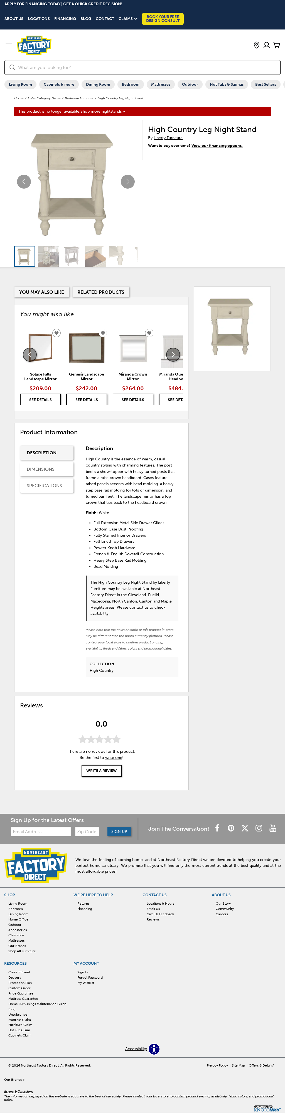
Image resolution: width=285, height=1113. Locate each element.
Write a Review (101, 770)
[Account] (267, 45)
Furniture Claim (20, 1025)
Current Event (19, 972)
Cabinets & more (59, 84)
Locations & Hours (160, 903)
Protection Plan (20, 983)
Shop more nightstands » (102, 111)
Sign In (82, 972)
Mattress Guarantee (23, 999)
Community (225, 909)
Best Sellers (265, 84)
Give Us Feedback (160, 914)
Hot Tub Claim (19, 1030)
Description (41, 452)
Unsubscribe (18, 1014)
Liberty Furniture (168, 138)
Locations (39, 19)
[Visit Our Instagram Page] (259, 828)
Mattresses (160, 84)
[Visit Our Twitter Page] (245, 828)
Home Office (18, 919)
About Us (13, 19)
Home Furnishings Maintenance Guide (37, 1004)
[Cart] (277, 45)
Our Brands (17, 946)
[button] (8, 46)
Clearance (16, 935)
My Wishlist (85, 983)
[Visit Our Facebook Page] (218, 828)
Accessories (17, 930)
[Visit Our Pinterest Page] (232, 828)
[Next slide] (173, 355)
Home (19, 98)
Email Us (153, 909)
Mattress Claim (19, 1019)
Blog (85, 19)
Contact (105, 19)
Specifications (44, 485)
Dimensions (41, 469)
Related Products (100, 292)
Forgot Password (90, 977)
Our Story (223, 903)
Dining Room (98, 84)
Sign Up (119, 831)
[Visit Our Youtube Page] (272, 828)
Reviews (153, 919)
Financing (65, 19)
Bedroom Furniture (79, 98)
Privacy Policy (217, 1065)
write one (113, 757)
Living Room (20, 84)
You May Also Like (41, 292)
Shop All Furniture (22, 951)
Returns (83, 903)
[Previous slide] (30, 355)
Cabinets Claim (19, 1035)
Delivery (14, 977)
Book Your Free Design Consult (163, 18)
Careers (222, 914)
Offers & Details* (261, 1065)
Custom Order (19, 988)
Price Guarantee (20, 993)
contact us (139, 607)
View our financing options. (217, 145)
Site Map (238, 1065)
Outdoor (190, 84)
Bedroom (130, 84)
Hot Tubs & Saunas (227, 84)
